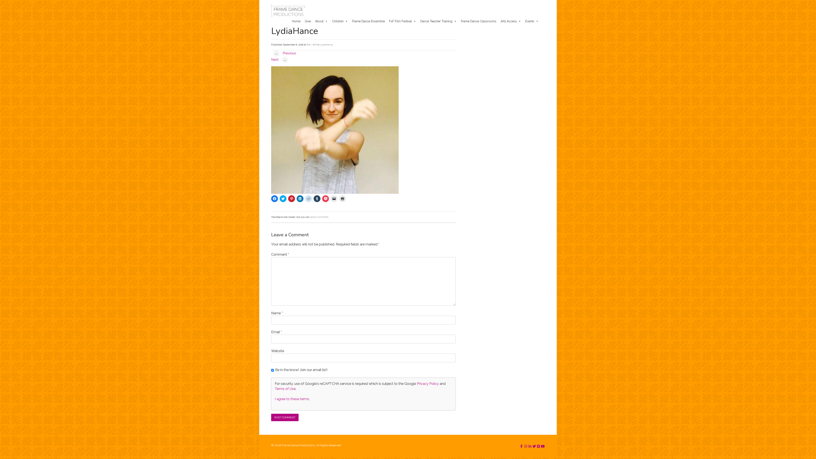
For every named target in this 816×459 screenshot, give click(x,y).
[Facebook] (521, 446)
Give (308, 21)
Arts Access (509, 21)
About (319, 21)
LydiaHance (326, 44)
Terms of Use (285, 389)
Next (278, 60)
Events (529, 21)
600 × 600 (312, 44)
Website (277, 351)
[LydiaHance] (335, 193)
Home (296, 21)
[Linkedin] (530, 446)
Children (338, 21)
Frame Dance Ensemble (368, 21)
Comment (280, 254)
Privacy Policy (428, 384)
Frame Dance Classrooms (478, 21)
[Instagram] (526, 446)
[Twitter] (534, 446)
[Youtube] (543, 446)
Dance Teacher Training (436, 21)
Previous (285, 53)
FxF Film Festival (400, 21)
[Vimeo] (538, 446)
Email (276, 332)
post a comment (319, 217)
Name (277, 313)
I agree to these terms (292, 399)
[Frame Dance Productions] (288, 10)
